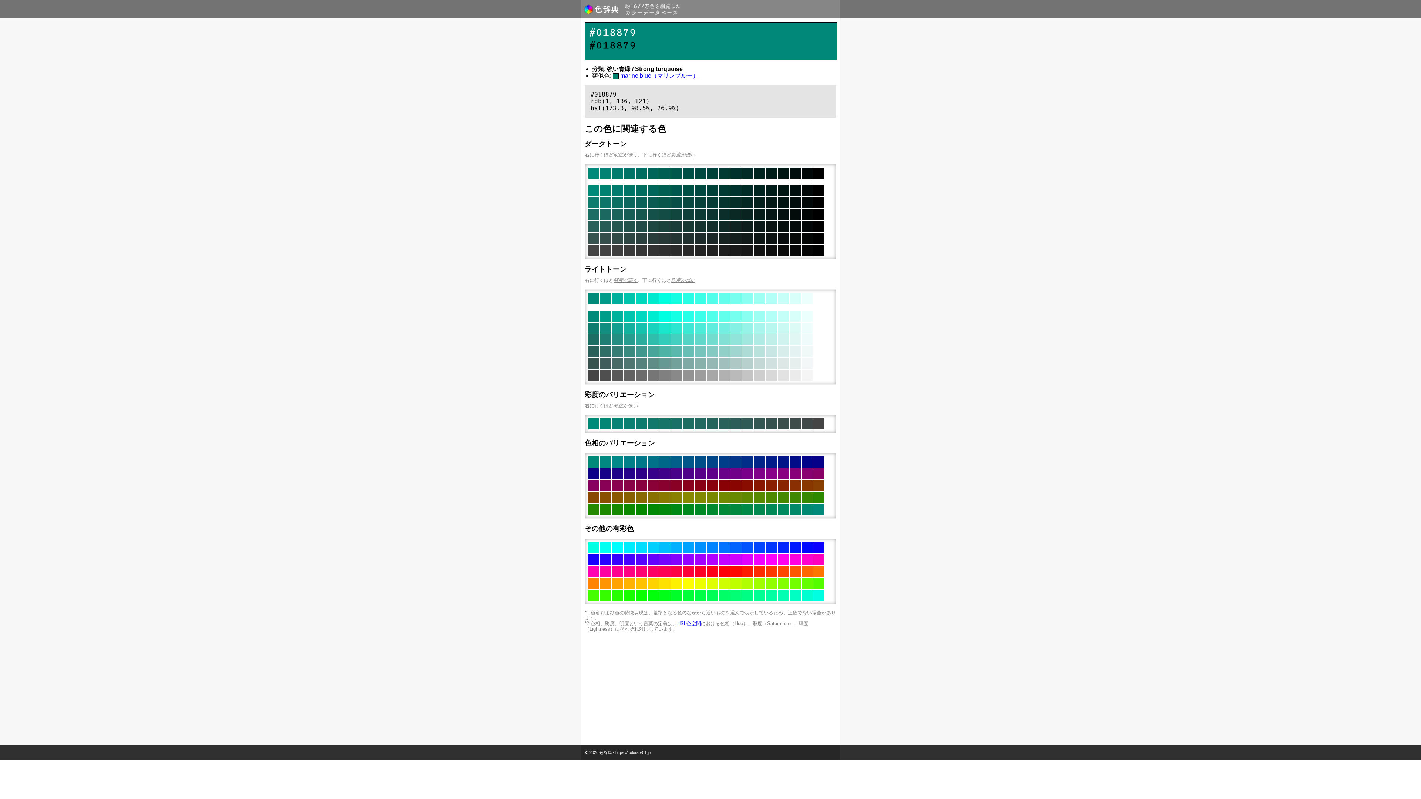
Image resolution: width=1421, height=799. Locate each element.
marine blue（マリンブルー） (659, 76)
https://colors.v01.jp (633, 752)
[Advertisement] (710, 689)
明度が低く (626, 155)
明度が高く (626, 280)
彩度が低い (683, 155)
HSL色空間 (689, 623)
